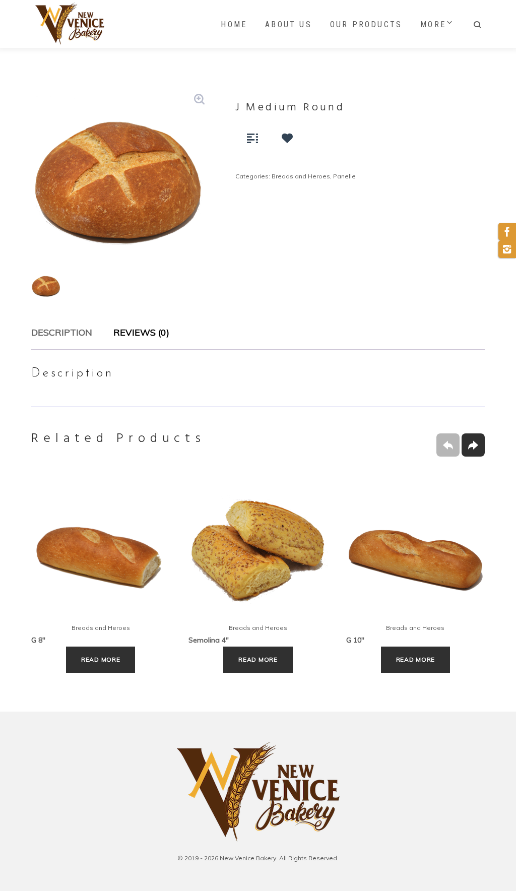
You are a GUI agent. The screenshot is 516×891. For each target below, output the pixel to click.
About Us (288, 24)
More (433, 24)
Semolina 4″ (208, 640)
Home (234, 24)
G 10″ (355, 640)
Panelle (344, 176)
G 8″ (38, 640)
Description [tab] (61, 332)
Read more (100, 659)
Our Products (366, 24)
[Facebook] (507, 231)
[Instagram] (507, 249)
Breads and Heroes (301, 176)
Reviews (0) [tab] (141, 332)
